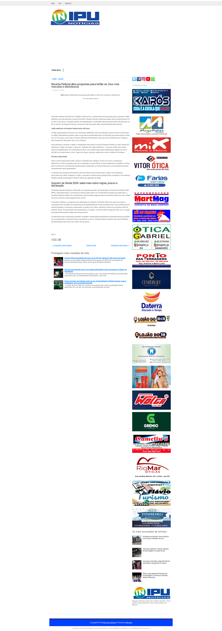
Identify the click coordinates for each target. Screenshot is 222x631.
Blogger (129, 623)
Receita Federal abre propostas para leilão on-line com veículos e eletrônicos (85, 85)
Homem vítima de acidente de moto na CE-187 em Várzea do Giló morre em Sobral (94, 258)
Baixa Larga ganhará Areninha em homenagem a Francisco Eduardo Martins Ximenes (155, 575)
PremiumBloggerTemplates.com (119, 628)
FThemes (83, 628)
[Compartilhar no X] (57, 239)
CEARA (60, 79)
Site (59, 3)
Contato (68, 3)
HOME (54, 79)
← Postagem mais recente (62, 245)
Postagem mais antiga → (120, 245)
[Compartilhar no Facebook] (59, 239)
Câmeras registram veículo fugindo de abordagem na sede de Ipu (156, 550)
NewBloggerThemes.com (140, 628)
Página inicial (56, 70)
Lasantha (104, 628)
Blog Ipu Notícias (109, 623)
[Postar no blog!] (55, 239)
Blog (53, 3)
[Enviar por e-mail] (52, 239)
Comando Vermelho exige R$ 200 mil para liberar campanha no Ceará (156, 562)
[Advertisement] (111, 48)
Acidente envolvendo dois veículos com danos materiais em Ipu (156, 537)
